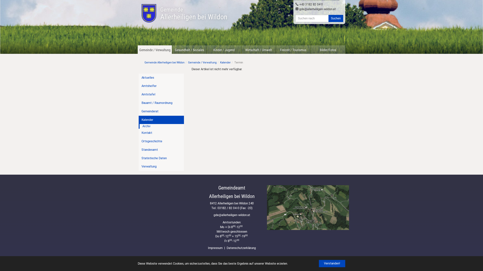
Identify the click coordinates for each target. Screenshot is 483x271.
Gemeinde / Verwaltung (155, 50)
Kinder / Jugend (224, 50)
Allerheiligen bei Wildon (193, 13)
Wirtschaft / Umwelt (258, 50)
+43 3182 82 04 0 (310, 4)
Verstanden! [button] (332, 263)
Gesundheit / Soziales (189, 50)
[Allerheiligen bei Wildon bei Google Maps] (308, 207)
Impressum (215, 248)
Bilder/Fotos (328, 50)
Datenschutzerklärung (241, 248)
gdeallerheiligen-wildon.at (317, 9)
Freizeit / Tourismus (293, 50)
